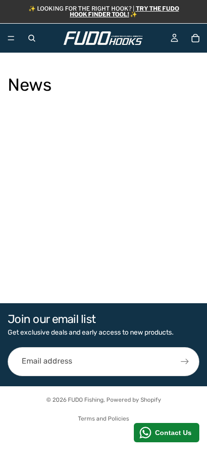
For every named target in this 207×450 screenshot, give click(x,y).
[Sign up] (185, 362)
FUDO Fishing (86, 399)
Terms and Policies (103, 418)
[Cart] (195, 38)
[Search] (31, 38)
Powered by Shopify (133, 399)
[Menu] (11, 38)
